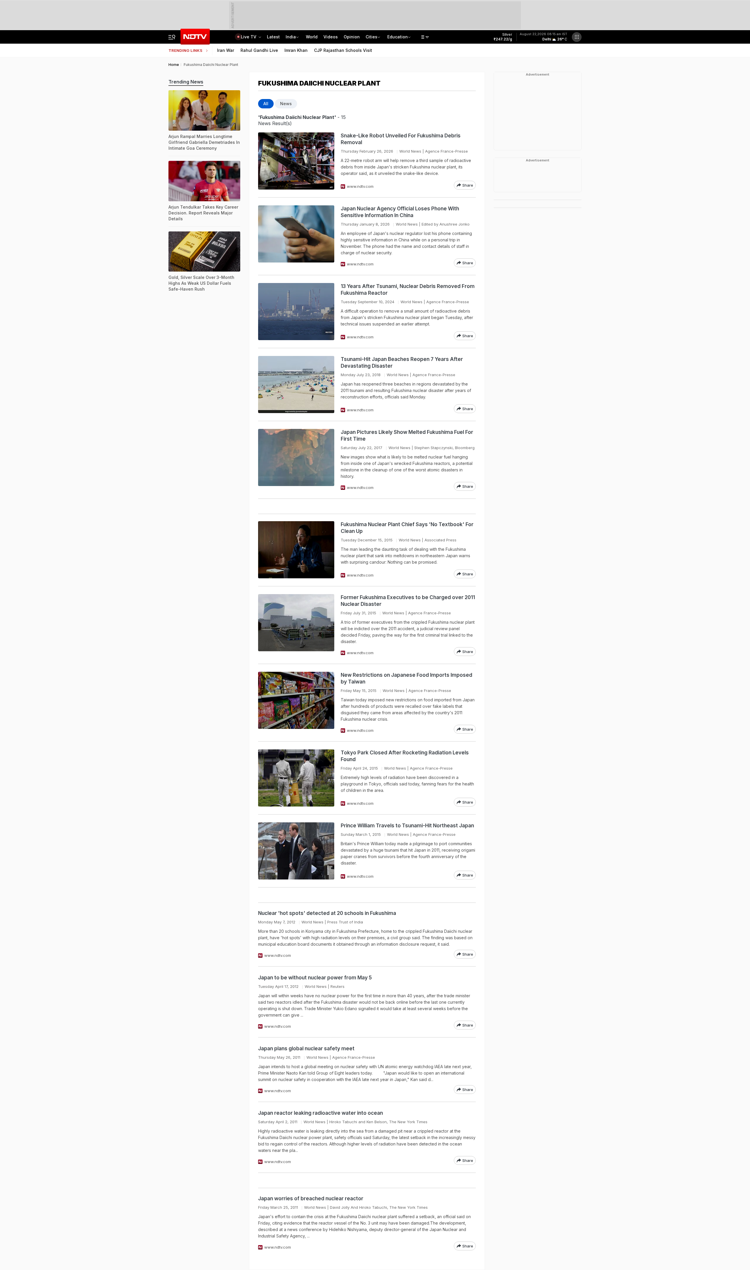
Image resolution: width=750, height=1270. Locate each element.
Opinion (352, 36)
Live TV (249, 36)
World (312, 36)
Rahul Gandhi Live (259, 50)
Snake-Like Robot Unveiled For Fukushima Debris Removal (401, 139)
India (291, 36)
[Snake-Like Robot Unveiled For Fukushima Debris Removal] (296, 161)
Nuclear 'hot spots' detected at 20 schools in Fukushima (327, 913)
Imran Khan (296, 50)
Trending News (185, 82)
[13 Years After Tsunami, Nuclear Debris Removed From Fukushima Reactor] (296, 311)
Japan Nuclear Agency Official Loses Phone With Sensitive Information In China (400, 212)
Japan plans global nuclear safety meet (306, 1048)
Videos (330, 36)
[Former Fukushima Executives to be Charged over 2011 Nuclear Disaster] (296, 625)
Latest (273, 36)
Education (397, 36)
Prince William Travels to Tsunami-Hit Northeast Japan (407, 826)
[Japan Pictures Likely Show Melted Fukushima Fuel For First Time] (296, 460)
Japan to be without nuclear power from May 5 (315, 978)
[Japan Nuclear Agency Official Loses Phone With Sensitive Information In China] (296, 236)
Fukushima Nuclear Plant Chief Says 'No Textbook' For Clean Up (407, 527)
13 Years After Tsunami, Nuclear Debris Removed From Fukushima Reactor (408, 289)
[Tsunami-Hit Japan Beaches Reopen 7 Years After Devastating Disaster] (296, 384)
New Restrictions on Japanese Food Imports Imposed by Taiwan (406, 678)
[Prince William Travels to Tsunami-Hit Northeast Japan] (296, 850)
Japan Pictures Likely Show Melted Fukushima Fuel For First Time (407, 435)
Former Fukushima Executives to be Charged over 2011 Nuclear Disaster (408, 600)
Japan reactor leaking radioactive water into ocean (320, 1113)
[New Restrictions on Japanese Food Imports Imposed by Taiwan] (296, 703)
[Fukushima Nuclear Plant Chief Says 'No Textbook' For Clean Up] (296, 549)
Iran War (225, 50)
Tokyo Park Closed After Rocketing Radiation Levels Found (405, 756)
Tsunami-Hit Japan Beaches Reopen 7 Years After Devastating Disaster (402, 362)
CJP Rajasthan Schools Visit (343, 50)
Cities (371, 36)
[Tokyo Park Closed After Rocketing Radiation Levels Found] (296, 778)
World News (410, 151)
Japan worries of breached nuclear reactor (310, 1198)
